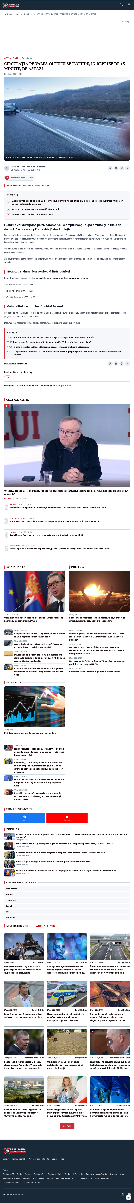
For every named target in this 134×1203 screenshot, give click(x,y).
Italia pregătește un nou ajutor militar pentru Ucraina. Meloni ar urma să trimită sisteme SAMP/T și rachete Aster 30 (66, 1114)
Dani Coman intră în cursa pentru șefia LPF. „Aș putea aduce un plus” (23, 1016)
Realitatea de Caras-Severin (96, 1174)
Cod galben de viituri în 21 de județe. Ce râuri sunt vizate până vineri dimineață (65, 1065)
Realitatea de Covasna (32, 1183)
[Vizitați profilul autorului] (6, 168)
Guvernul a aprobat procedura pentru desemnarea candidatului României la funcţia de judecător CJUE (109, 1114)
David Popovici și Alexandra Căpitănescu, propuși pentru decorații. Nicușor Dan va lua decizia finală (59, 548)
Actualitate (28, 14)
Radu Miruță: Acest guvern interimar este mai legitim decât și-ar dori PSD (46, 535)
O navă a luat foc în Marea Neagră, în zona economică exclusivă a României (51, 346)
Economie (14, 518)
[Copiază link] (110, 168)
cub (8, 377)
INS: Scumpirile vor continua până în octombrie (30, 733)
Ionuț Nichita (124, 962)
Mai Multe (67, 1126)
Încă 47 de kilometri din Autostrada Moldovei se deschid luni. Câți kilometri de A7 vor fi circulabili (110, 969)
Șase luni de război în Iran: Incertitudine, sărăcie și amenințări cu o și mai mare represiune (97, 619)
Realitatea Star (39, 1174)
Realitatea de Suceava (11, 1178)
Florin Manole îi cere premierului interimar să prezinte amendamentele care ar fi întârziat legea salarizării (39, 752)
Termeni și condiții (19, 1159)
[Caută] (121, 5)
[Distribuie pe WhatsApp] (121, 168)
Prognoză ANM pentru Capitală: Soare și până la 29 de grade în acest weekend (52, 342)
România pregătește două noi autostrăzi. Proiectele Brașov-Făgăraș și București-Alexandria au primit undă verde (110, 1019)
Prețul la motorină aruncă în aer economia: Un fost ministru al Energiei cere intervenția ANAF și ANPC (38, 796)
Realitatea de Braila (46, 1178)
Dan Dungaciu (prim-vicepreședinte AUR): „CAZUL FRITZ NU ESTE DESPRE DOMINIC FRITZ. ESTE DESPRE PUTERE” (97, 636)
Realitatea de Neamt (117, 1174)
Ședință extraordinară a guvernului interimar (94, 671)
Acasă (9, 14)
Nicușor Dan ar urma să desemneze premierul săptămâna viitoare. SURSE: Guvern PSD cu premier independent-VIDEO (97, 650)
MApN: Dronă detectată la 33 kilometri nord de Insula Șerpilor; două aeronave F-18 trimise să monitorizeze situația (67, 353)
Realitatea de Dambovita (74, 1174)
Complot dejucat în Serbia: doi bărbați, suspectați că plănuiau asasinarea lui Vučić (53, 337)
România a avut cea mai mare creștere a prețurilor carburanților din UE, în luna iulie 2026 (54, 521)
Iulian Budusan (37, 1105)
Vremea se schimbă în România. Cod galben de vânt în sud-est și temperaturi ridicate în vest (38, 671)
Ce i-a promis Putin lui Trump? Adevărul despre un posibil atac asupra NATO (97, 663)
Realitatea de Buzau (85, 1178)
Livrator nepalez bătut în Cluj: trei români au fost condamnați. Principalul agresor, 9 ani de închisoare (66, 1019)
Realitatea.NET (8, 1174)
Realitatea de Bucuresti (103, 1178)
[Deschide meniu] (129, 5)
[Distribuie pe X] (127, 168)
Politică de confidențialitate (39, 1159)
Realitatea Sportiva (24, 1174)
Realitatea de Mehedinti (11, 1183)
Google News (63, 385)
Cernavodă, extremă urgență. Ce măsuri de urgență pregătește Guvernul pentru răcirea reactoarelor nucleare (22, 1114)
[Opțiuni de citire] (128, 1197)
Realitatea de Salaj (55, 1174)
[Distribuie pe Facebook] (116, 168)
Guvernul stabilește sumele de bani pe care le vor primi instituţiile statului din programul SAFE (39, 782)
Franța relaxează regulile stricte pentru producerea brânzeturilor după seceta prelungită (22, 969)
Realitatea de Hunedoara (65, 1178)
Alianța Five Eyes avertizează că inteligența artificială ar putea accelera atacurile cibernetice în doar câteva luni (65, 971)
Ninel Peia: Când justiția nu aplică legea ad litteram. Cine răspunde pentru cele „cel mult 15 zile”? (58, 507)
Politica (7, 499)
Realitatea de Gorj (29, 1178)
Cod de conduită (58, 1159)
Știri (17, 14)
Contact (6, 1159)
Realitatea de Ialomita (33, 166)
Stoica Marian (37, 962)
